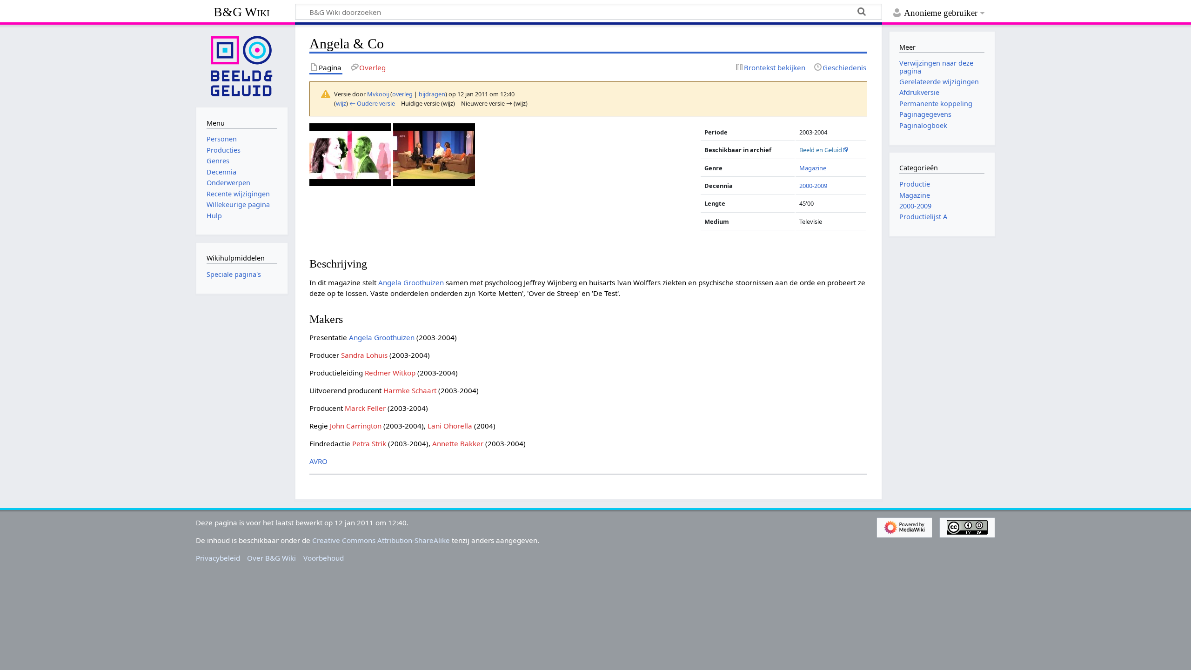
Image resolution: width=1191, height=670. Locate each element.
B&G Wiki (242, 12)
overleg (402, 94)
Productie (914, 184)
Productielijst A (923, 216)
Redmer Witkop (390, 372)
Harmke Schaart (409, 390)
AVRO (318, 461)
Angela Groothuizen (411, 282)
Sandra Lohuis (364, 355)
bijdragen (432, 94)
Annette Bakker (457, 443)
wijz (341, 103)
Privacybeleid (218, 558)
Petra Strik (369, 443)
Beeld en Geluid (820, 150)
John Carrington (355, 425)
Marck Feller (365, 408)
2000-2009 (813, 185)
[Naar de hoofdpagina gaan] (242, 65)
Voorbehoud (323, 558)
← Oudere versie (372, 103)
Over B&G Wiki (271, 558)
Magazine (812, 168)
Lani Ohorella (450, 425)
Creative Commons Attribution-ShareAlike (381, 540)
